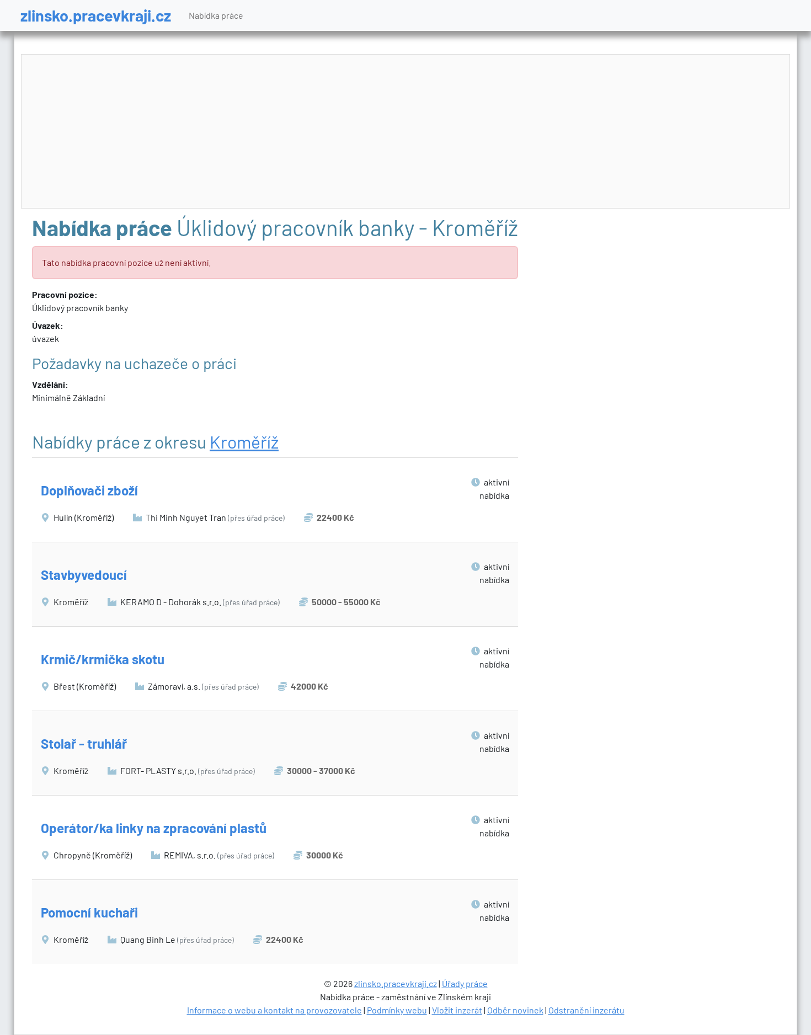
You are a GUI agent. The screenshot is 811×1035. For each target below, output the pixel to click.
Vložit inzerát (457, 1010)
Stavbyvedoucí (84, 575)
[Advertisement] (405, 132)
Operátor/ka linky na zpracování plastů (153, 828)
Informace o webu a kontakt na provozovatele (274, 1010)
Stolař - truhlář (84, 743)
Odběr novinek (515, 1010)
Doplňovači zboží (89, 490)
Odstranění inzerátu (586, 1010)
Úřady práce (465, 983)
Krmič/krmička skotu (102, 659)
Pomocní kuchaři (89, 912)
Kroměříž (244, 441)
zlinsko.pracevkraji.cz (95, 15)
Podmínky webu (397, 1010)
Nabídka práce (216, 15)
